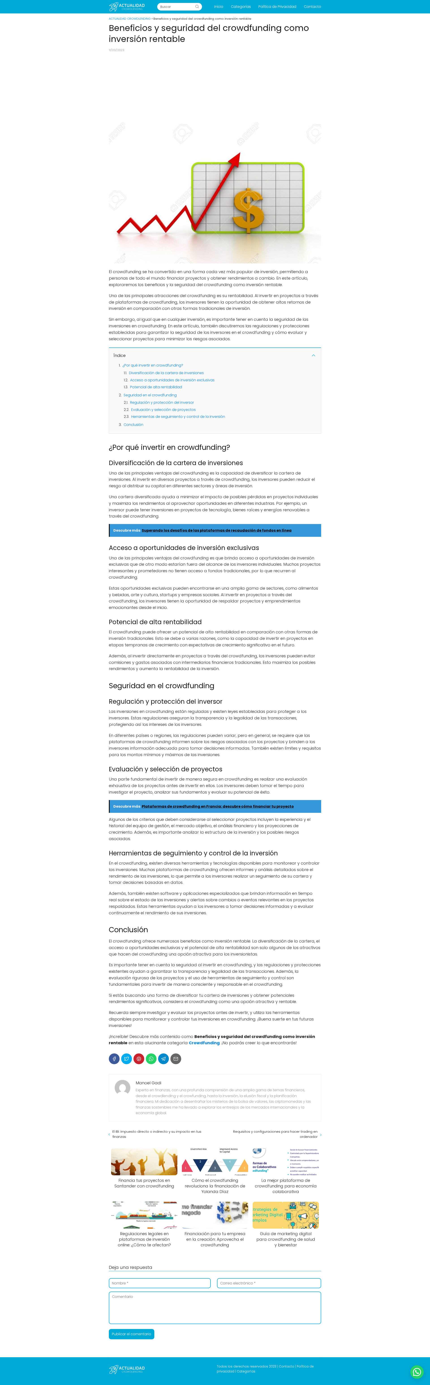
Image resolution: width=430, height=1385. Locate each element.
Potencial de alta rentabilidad (156, 387)
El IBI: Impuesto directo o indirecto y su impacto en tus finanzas (156, 1134)
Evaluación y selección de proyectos (163, 409)
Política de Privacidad (277, 6)
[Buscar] (197, 6)
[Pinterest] (138, 1058)
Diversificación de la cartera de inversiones (166, 372)
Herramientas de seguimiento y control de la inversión (178, 416)
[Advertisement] (215, 87)
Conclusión (133, 424)
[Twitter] (126, 1058)
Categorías (241, 6)
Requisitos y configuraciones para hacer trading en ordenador (275, 1134)
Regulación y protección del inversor (162, 402)
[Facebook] (114, 1058)
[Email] (175, 1058)
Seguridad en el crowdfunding (150, 395)
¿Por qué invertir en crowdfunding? (153, 365)
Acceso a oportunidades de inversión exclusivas (172, 380)
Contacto (312, 6)
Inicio (218, 6)
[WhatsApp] (151, 1058)
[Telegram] (163, 1058)
